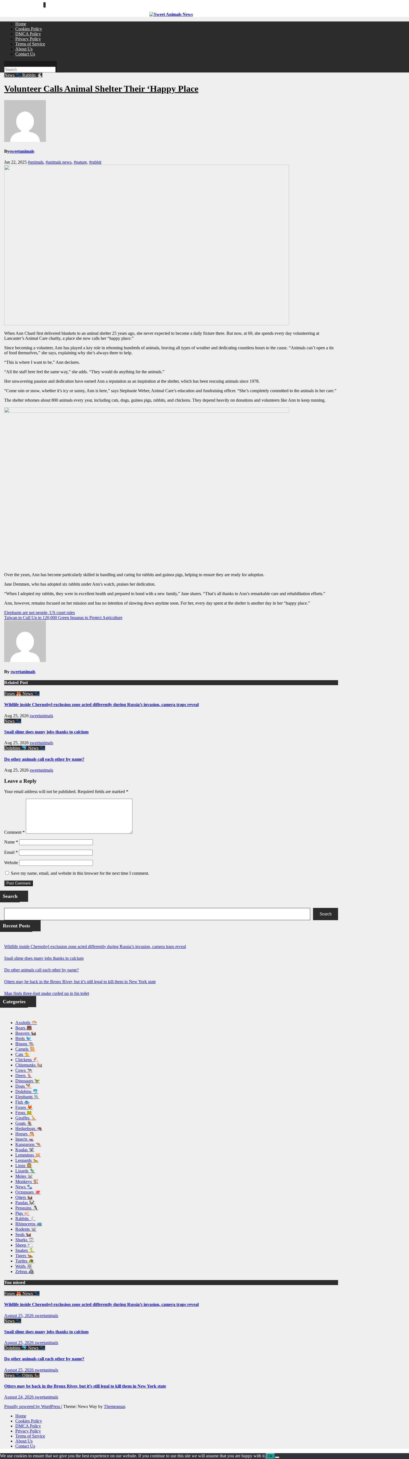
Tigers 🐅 (24, 1255)
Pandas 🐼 (25, 1202)
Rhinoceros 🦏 (28, 1224)
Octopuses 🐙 (27, 1192)
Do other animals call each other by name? (44, 759)
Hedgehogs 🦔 (28, 1128)
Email (11, 852)
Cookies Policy (28, 28)
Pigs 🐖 (22, 1213)
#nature (80, 162)
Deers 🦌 (23, 1075)
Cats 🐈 (22, 1054)
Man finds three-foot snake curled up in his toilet (46, 993)
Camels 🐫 (25, 1049)
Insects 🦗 (24, 1139)
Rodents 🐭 (25, 1229)
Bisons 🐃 (24, 1043)
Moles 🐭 (24, 1176)
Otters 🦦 (24, 1197)
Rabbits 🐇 (32, 75)
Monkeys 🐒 (26, 1181)
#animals (35, 162)
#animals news (59, 162)
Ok (270, 1456)
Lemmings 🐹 (28, 1155)
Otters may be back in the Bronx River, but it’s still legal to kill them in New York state (80, 981)
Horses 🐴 (24, 1133)
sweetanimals (21, 151)
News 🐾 (13, 75)
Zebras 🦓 (24, 1271)
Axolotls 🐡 (26, 1022)
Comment (14, 832)
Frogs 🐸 (23, 1112)
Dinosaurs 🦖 (27, 1081)
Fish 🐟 (22, 1102)
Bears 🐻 (23, 1028)
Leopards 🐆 (26, 1160)
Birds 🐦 (23, 1038)
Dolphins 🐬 (16, 748)
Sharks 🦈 (24, 1239)
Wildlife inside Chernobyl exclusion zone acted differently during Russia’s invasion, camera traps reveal (101, 704)
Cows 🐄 (23, 1070)
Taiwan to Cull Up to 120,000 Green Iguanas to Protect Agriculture (63, 617)
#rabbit (95, 162)
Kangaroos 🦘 (28, 1144)
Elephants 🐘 (27, 1096)
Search (326, 914)
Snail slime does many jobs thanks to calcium (46, 732)
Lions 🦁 (23, 1165)
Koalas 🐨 (24, 1149)
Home (20, 23)
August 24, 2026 (19, 1397)
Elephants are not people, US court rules (39, 612)
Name (11, 842)
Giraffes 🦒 (25, 1118)
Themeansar (114, 1406)
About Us (24, 49)
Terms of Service (30, 44)
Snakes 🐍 (25, 1250)
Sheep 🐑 (24, 1245)
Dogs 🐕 (23, 1086)
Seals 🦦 (23, 1234)
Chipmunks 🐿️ (28, 1065)
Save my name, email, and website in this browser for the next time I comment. (80, 873)
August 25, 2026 (19, 1315)
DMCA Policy (28, 33)
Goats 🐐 (23, 1123)
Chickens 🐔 (26, 1059)
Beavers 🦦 (25, 1033)
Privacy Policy (28, 39)
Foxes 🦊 (13, 693)
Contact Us (25, 54)
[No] (277, 1457)
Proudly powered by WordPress (32, 1406)
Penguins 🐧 (26, 1208)
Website (11, 862)
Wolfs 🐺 (23, 1266)
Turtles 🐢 (24, 1261)
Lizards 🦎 (25, 1171)
